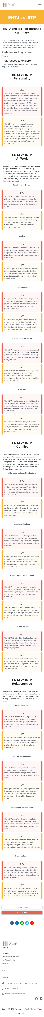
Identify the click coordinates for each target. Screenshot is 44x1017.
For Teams (5, 963)
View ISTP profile (22, 912)
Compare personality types (10, 956)
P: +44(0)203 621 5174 (12, 988)
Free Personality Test (8, 960)
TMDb (23, 1013)
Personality (5, 953)
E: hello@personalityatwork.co (15, 993)
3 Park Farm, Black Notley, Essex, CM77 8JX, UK (21, 983)
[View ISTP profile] (22, 914)
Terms (4, 970)
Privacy (4, 974)
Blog (3, 967)
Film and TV (34, 1009)
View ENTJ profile (22, 907)
